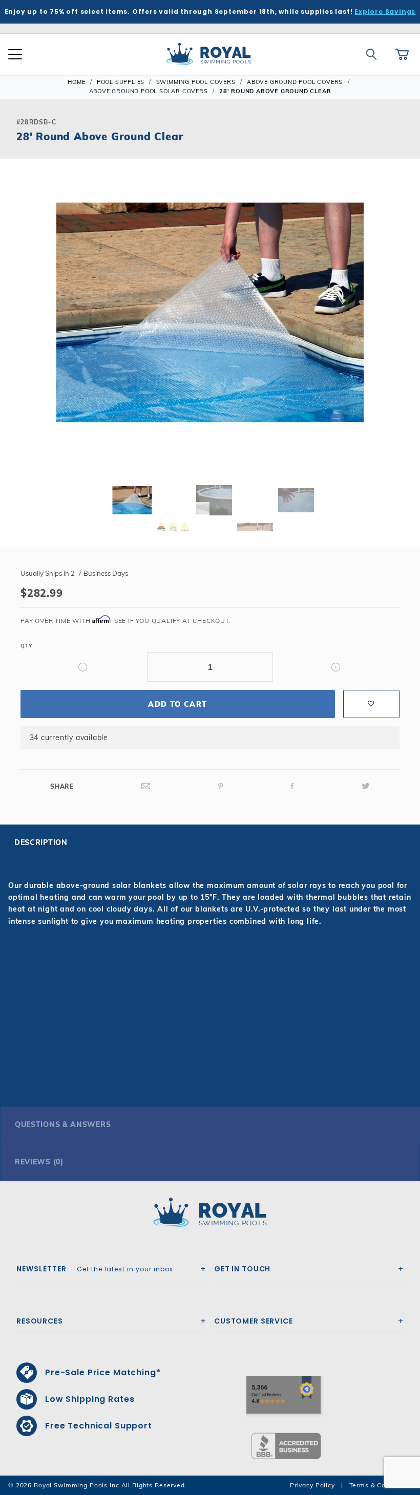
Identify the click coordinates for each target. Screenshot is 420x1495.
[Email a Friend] (146, 786)
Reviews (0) (39, 1161)
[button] (16, 328)
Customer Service (253, 1321)
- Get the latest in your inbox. (95, 1269)
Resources (39, 1321)
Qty (26, 645)
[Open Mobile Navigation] (15, 54)
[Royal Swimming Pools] (206, 1212)
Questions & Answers (63, 1124)
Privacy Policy (312, 1485)
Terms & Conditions (380, 1485)
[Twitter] (366, 786)
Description (41, 842)
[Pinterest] (220, 786)
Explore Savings (384, 11)
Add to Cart (177, 704)
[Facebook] (292, 786)
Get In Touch (242, 1269)
